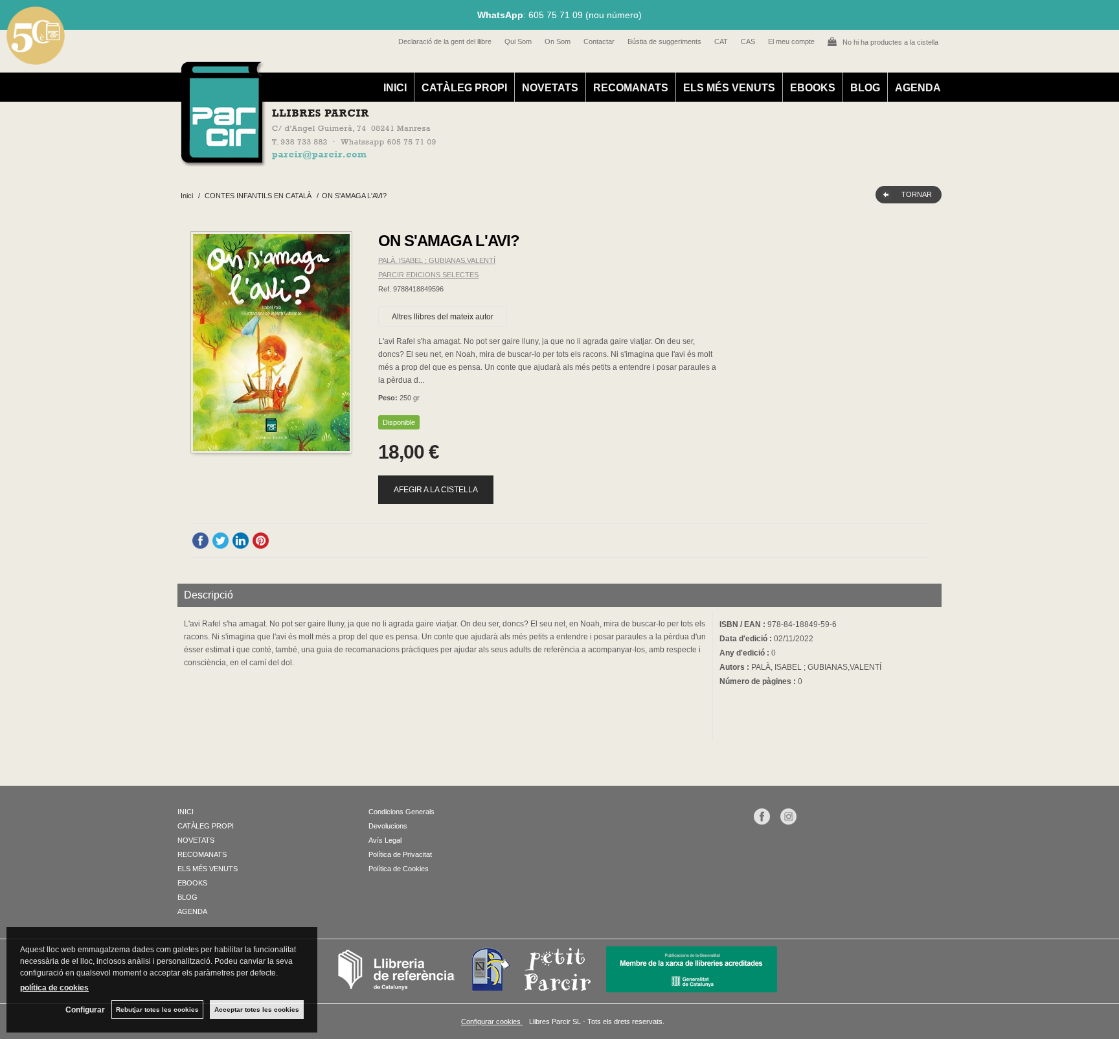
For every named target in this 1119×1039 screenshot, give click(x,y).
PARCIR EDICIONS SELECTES (428, 275)
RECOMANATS (630, 87)
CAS (748, 41)
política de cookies (54, 987)
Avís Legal (384, 840)
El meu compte (791, 41)
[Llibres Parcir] (495, 159)
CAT (721, 41)
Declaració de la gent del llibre (445, 41)
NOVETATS (550, 87)
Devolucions (387, 826)
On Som (558, 41)
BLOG (865, 87)
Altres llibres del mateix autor (442, 316)
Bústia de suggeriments (664, 41)
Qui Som (518, 41)
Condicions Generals (401, 812)
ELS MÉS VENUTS (729, 87)
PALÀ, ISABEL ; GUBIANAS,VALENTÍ (436, 260)
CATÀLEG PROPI (464, 87)
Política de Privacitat (400, 854)
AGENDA (918, 87)
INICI (395, 87)
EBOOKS (812, 87)
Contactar (599, 41)
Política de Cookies (398, 869)
